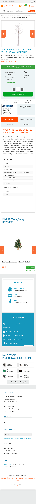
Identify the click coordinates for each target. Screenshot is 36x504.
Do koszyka (30, 267)
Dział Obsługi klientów (28, 101)
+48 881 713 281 (8, 464)
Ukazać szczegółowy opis (9, 61)
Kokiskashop (5, 15)
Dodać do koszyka (18, 94)
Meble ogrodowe (12, 478)
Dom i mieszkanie (15, 15)
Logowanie (4, 1)
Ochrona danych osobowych (12, 409)
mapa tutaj (6, 455)
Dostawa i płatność (16, 101)
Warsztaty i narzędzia (8, 477)
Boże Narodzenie (28, 15)
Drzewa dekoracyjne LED (21, 17)
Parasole (3, 478)
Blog (5, 422)
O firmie (6, 420)
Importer (5, 101)
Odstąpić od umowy (9, 399)
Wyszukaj (31, 11)
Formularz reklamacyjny (10, 401)
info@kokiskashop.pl (10, 466)
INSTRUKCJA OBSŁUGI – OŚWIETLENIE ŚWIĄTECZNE (7, 111)
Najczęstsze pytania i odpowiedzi (14, 396)
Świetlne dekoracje (7, 17)
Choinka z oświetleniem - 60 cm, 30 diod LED (15, 262)
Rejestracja (12, 1)
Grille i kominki (29, 477)
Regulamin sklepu (9, 406)
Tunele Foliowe (20, 477)
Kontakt (6, 425)
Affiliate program (9, 411)
